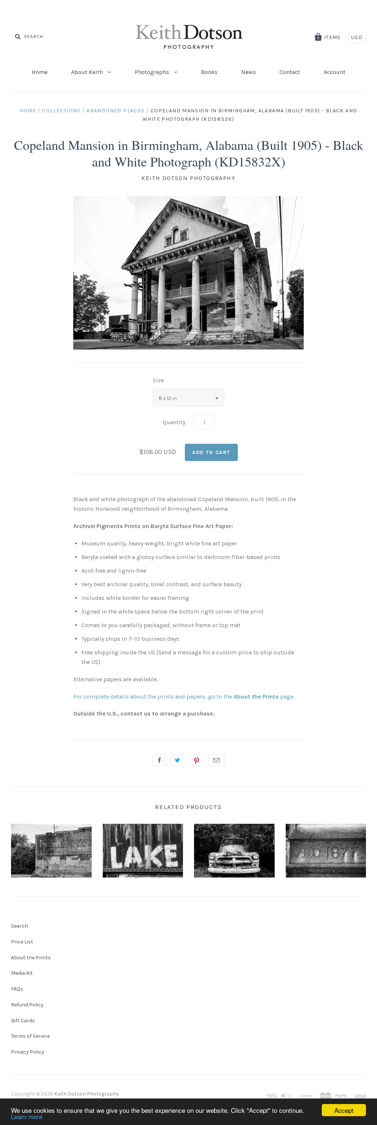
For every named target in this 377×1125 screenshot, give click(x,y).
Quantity (174, 422)
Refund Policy (27, 1005)
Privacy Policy (27, 1052)
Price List (22, 942)
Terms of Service (30, 1036)
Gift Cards (23, 1020)
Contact (289, 71)
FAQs (17, 989)
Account (334, 71)
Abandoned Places (115, 111)
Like (159, 760)
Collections (61, 111)
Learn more (26, 1116)
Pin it (196, 760)
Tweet (177, 760)
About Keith (87, 71)
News (248, 71)
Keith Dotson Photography (188, 178)
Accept (343, 1110)
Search (19, 926)
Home (39, 71)
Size (158, 380)
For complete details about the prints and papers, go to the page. (184, 696)
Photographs (152, 71)
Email (216, 760)
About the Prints (31, 958)
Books (209, 71)
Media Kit (22, 973)
